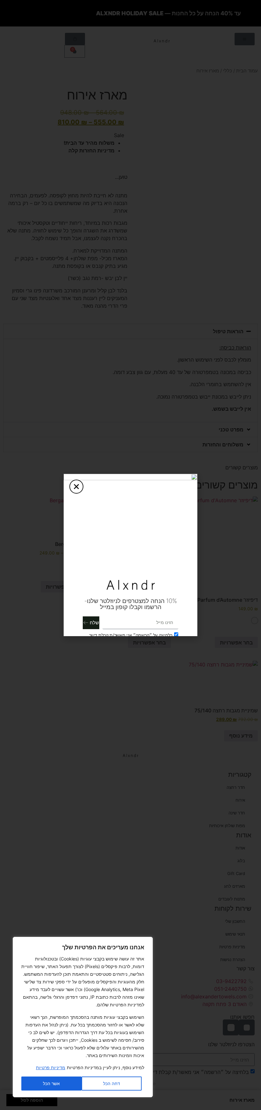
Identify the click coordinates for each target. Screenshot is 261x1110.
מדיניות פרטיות (50, 1067)
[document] (130, 555)
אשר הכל (51, 1083)
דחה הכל (111, 1083)
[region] (83, 1017)
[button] (76, 486)
